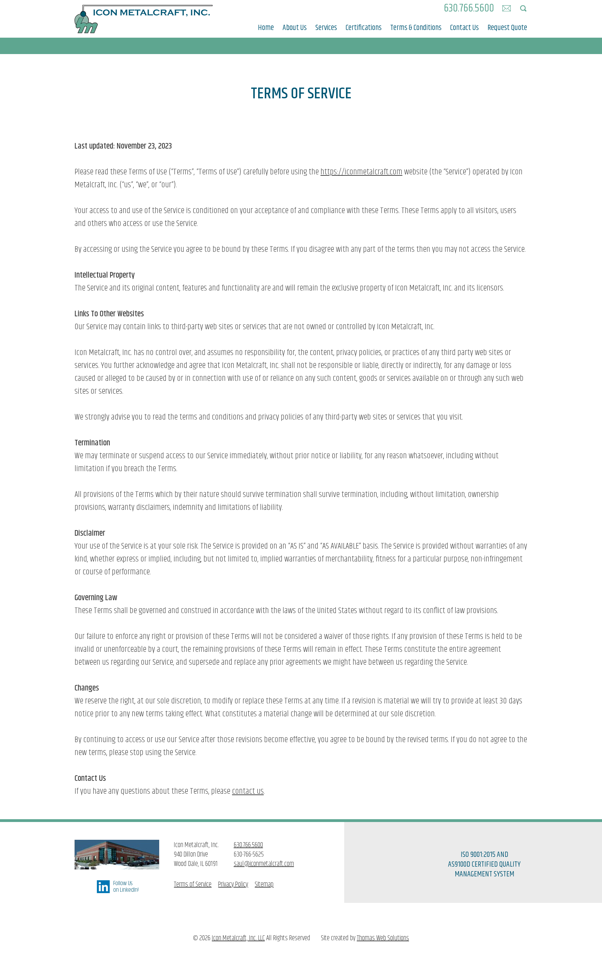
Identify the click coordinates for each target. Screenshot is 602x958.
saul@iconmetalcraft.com (264, 864)
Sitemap (264, 884)
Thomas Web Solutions (383, 938)
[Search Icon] (523, 8)
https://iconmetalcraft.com (361, 172)
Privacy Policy (233, 884)
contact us (248, 791)
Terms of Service (192, 884)
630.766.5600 (248, 845)
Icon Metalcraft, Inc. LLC (238, 938)
